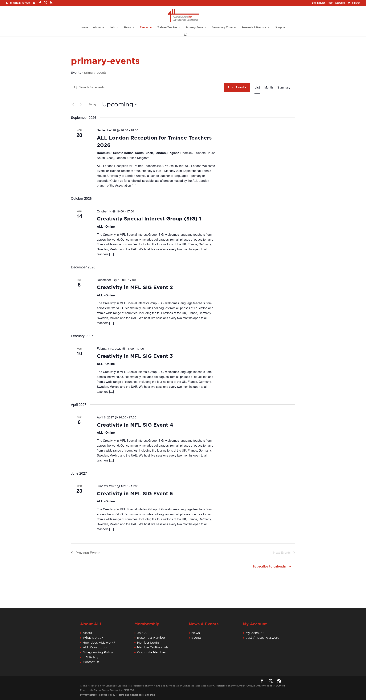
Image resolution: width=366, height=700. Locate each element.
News (127, 27)
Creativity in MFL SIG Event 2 (135, 287)
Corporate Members (152, 652)
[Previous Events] (73, 104)
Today (92, 104)
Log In (315, 3)
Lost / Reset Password (332, 3)
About (97, 27)
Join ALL (144, 633)
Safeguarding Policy (98, 652)
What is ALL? (93, 637)
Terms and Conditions (130, 694)
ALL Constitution (95, 647)
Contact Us (91, 662)
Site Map (150, 694)
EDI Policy (90, 657)
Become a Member (151, 637)
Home (84, 27)
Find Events (236, 87)
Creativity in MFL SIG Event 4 (135, 424)
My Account (255, 633)
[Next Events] (80, 104)
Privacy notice (88, 694)
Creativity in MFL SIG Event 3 (135, 356)
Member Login (148, 642)
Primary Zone (194, 27)
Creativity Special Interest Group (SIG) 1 (149, 218)
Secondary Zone (222, 27)
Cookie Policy (107, 694)
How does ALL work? (99, 642)
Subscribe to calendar (270, 566)
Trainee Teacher (167, 27)
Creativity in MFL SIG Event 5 (135, 493)
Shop (278, 27)
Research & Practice (254, 27)
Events (144, 27)
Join (112, 27)
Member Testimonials (152, 647)
